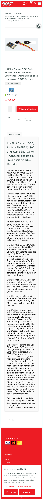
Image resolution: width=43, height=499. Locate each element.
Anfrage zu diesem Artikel (28, 119)
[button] (34, 3)
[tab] (14, 134)
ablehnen (12, 492)
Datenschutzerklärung (25, 486)
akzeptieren (27, 492)
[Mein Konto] (24, 3)
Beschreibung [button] (14, 134)
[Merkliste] (27, 3)
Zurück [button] (12, 420)
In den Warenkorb (28, 109)
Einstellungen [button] (10, 486)
